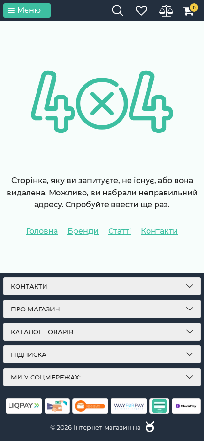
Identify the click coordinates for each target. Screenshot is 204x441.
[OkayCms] (148, 427)
